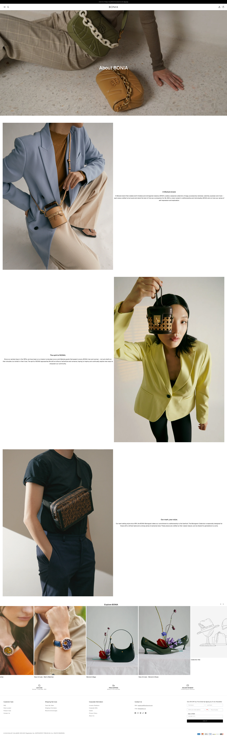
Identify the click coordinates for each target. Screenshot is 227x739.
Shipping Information (51, 708)
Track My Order (49, 705)
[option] (113, 63)
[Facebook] (135, 713)
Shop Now (126, 2)
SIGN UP (205, 721)
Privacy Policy (93, 713)
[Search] (8, 7)
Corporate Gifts (93, 708)
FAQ (5, 705)
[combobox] (208, 710)
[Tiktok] (143, 713)
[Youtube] (140, 713)
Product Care (7, 710)
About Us (91, 716)
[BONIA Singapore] (113, 7)
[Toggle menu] (5, 7)
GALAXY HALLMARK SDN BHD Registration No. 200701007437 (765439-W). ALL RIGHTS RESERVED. (36, 733)
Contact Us (7, 713)
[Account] (219, 7)
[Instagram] (138, 713)
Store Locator (7, 708)
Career (91, 710)
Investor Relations (94, 705)
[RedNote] (145, 713)
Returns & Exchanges (51, 710)
